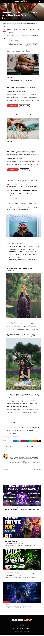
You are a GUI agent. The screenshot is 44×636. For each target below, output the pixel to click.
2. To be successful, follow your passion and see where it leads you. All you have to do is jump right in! (32, 43)
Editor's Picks (7, 505)
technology (17, 436)
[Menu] (4, 2)
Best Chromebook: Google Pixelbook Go (13, 42)
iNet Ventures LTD (26, 631)
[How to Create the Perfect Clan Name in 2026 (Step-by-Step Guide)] (22, 495)
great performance (33, 161)
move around (34, 29)
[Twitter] (4, 29)
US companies (35, 323)
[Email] (4, 39)
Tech (8, 77)
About (16, 628)
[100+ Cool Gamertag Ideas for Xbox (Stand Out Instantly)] (22, 559)
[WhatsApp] (4, 36)
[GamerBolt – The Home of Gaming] (22, 1)
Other (3, 9)
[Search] (39, 2)
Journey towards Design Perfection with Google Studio (23, 212)
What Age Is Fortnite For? (11, 541)
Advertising (22, 628)
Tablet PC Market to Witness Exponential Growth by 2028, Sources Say (31, 448)
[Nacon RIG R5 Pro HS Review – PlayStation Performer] (22, 592)
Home (13, 628)
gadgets (9, 436)
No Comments (32, 18)
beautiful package (22, 94)
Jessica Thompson (8, 18)
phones (13, 436)
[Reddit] (4, 33)
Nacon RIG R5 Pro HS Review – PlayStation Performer (18, 606)
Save (5, 31)
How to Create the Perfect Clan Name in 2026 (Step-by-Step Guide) (22, 509)
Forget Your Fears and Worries (31, 46)
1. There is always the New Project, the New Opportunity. (14, 46)
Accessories (6, 601)
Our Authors (29, 628)
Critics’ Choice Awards (31, 411)
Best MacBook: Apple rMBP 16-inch (15, 44)
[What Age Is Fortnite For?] (22, 527)
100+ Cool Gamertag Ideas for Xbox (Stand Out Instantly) (19, 574)
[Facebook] (4, 26)
